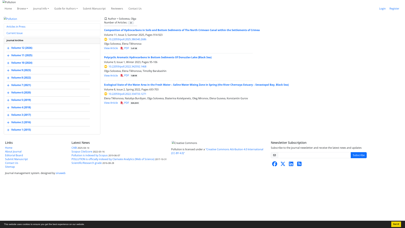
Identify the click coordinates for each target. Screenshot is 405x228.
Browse (21, 8)
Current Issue (14, 33)
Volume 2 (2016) (21, 122)
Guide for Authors (65, 8)
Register (394, 8)
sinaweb (60, 173)
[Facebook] (274, 165)
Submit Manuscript (94, 8)
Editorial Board (14, 155)
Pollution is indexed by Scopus (90, 155)
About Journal (13, 151)
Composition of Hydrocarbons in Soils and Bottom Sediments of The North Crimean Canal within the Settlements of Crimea (182, 30)
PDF (130, 48)
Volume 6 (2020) (21, 92)
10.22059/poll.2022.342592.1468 (127, 66)
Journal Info (40, 8)
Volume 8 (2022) (21, 77)
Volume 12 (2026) (21, 48)
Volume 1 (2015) (21, 130)
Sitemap (10, 166)
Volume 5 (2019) (21, 100)
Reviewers (117, 8)
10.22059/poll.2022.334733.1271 (127, 94)
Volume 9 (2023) (21, 70)
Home (8, 8)
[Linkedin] (291, 165)
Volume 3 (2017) (21, 115)
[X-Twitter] (283, 165)
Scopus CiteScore (82, 151)
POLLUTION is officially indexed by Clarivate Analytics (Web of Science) (113, 159)
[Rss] (299, 165)
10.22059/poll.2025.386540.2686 (127, 39)
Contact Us (135, 8)
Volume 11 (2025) (21, 55)
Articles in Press (15, 26)
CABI (74, 147)
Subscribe (359, 155)
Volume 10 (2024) (21, 63)
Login (382, 8)
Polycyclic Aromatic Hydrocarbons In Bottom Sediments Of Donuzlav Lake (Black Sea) (158, 57)
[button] (85, 224)
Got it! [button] (396, 224)
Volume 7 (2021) (21, 85)
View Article (111, 48)
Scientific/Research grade (87, 163)
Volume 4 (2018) (21, 107)
